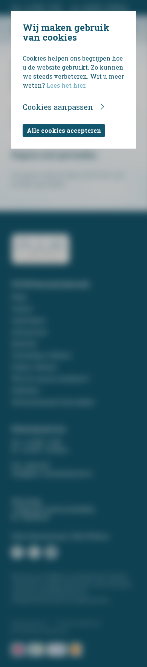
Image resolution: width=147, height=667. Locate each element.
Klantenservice (29, 623)
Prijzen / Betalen (34, 367)
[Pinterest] (51, 552)
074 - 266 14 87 (30, 465)
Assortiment (28, 320)
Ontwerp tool (29, 332)
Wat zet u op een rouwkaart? (50, 378)
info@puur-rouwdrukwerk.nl (51, 473)
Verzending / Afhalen (41, 355)
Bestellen (24, 343)
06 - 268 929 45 (30, 517)
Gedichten (25, 390)
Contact (22, 308)
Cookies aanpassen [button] (58, 107)
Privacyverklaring (78, 623)
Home (19, 297)
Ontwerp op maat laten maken (53, 402)
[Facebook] (17, 552)
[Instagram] (34, 552)
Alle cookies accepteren (64, 130)
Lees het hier (65, 85)
